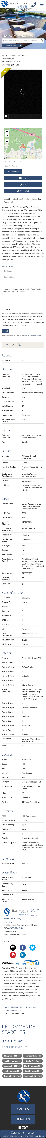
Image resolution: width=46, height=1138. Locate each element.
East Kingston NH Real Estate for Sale (33, 1071)
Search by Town (13, 1040)
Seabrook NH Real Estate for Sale (12, 1066)
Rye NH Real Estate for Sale (12, 1061)
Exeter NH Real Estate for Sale (32, 1061)
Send (5, 331)
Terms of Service (36, 335)
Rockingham (31, 1007)
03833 (20, 1010)
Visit (24, 184)
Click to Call (24, 191)
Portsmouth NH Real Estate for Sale (33, 1076)
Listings (14, 1007)
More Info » (9, 922)
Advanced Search (11, 46)
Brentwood (11, 1010)
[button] (41, 40)
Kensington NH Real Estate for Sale (12, 1076)
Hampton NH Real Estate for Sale (12, 1056)
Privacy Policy (21, 325)
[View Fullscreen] (7, 141)
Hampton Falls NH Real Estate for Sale (33, 1056)
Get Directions (13, 171)
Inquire (24, 178)
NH (21, 1007)
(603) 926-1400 (16, 928)
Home (6, 1007)
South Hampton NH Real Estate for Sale (12, 1071)
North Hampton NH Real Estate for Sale (32, 1066)
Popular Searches (14, 1047)
